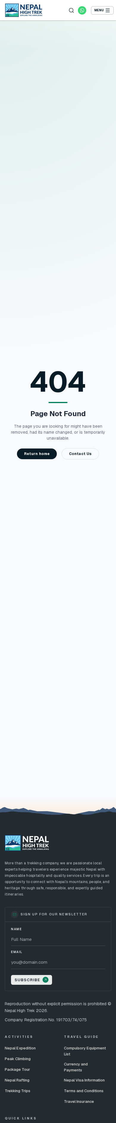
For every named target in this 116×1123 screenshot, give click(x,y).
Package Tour (17, 1069)
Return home (37, 453)
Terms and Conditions (84, 1090)
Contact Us (80, 453)
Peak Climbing (18, 1058)
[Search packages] (71, 10)
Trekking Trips (17, 1090)
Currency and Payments (76, 1067)
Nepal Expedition (20, 1048)
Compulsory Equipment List (85, 1051)
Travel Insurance (79, 1101)
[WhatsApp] (82, 10)
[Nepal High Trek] (24, 10)
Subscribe (27, 979)
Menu (99, 10)
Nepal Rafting (17, 1080)
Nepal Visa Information (84, 1080)
